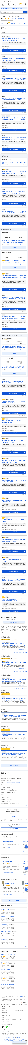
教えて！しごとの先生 (5, 1019)
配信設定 (21, 1010)
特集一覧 (14, 5)
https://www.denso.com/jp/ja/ (13, 782)
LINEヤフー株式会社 (5, 1031)
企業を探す (2, 5)
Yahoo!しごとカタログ (6, 1004)
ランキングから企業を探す (19, 1014)
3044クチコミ (14, 18)
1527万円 (12, 928)
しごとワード (4, 1021)
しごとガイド (21, 1019)
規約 (23, 1039)
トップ (2, 23)
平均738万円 (21, 18)
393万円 (12, 966)
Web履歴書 (17, 1010)
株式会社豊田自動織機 (8, 841)
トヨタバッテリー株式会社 (7, 747)
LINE (9, 1026)
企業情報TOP (14, 1004)
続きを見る (22, 244)
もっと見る (24, 805)
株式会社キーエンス (5, 728)
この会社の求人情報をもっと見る (20, 652)
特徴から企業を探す (10, 1014)
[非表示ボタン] (26, 1040)
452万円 (12, 958)
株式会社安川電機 (5, 692)
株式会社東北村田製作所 (7, 675)
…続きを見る (7, 847)
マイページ (25, 5)
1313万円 (12, 943)
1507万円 (12, 935)
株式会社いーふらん (9, 883)
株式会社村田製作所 (5, 637)
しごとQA (8, 5)
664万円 (12, 988)
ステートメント (6, 1040)
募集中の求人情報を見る (8, 851)
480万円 (12, 973)
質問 (25, 23)
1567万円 (12, 913)
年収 (20, 23)
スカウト (19, 5)
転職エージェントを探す (6, 1015)
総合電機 (9, 775)
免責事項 (11, 1040)
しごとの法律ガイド (14, 1019)
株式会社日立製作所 (5, 656)
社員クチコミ (14, 23)
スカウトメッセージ (5, 1010)
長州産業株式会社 (5, 711)
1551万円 (12, 920)
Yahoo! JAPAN (19, 1037)
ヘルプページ (22, 996)
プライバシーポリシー (8, 1039)
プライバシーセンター (17, 1039)
